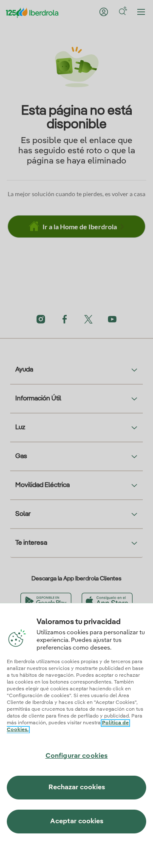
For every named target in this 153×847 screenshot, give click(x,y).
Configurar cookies (76, 756)
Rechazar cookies (76, 787)
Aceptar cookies (76, 821)
